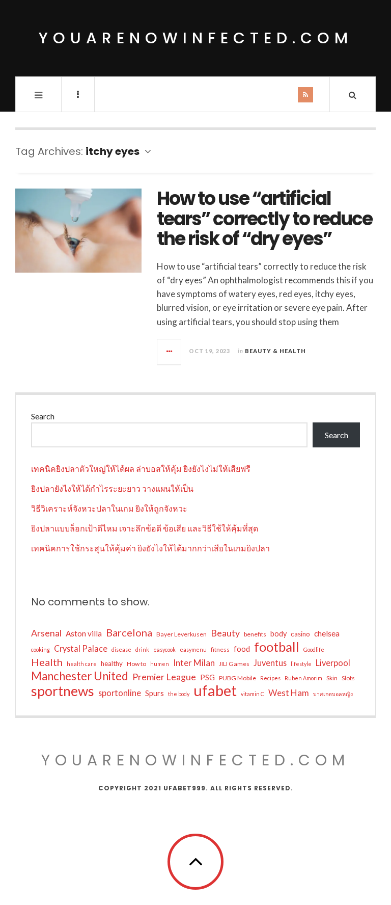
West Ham (288, 692)
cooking (40, 649)
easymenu (193, 649)
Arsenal (46, 632)
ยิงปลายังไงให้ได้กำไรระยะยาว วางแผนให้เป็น (112, 488)
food (242, 649)
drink (142, 649)
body (278, 633)
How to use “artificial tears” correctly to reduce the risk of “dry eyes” (264, 218)
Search (42, 416)
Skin (332, 678)
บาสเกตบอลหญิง (333, 693)
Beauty (225, 632)
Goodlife (313, 649)
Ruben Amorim (303, 678)
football (276, 647)
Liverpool (333, 663)
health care (82, 663)
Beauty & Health (275, 351)
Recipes (270, 678)
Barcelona (129, 632)
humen (159, 663)
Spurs (154, 693)
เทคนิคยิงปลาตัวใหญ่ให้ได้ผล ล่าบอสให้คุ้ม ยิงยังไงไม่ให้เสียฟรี (140, 468)
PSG (207, 677)
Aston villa (84, 633)
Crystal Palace (80, 648)
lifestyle (301, 663)
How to (136, 664)
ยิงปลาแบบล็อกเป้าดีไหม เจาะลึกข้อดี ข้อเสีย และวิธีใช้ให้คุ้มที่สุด (144, 528)
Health (47, 662)
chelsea (327, 633)
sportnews (62, 691)
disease (121, 649)
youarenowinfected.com (196, 38)
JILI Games (234, 664)
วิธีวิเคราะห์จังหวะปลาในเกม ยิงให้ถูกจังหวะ (109, 508)
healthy (112, 663)
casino (300, 634)
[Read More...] (169, 351)
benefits (255, 634)
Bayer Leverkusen (181, 634)
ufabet (215, 690)
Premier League (164, 676)
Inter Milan (194, 662)
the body (178, 693)
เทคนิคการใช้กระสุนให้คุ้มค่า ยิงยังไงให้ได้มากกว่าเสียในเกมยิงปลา (150, 548)
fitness (220, 649)
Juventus (270, 663)
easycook (164, 649)
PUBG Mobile (237, 678)
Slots (348, 678)
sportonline (119, 693)
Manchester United (79, 676)
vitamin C (252, 693)
